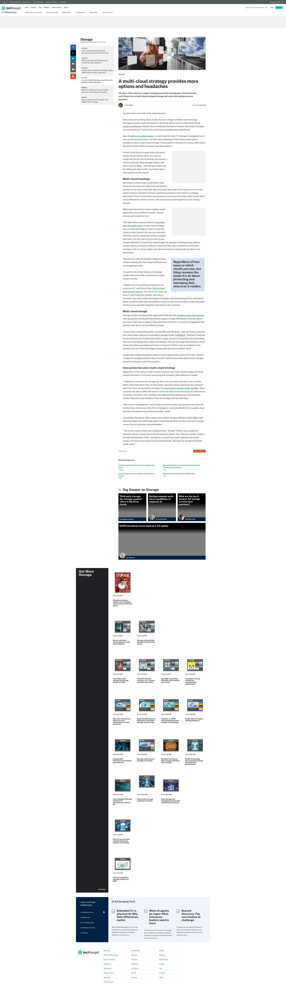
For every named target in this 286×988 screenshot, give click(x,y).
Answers (134, 959)
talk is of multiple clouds (142, 136)
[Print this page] (73, 64)
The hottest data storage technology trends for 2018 (120, 680)
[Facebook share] (73, 47)
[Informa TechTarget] (4, 2)
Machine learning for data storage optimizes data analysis (170, 760)
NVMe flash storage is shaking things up (194, 719)
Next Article (198, 451)
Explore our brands (275, 2)
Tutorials (162, 973)
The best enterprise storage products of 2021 (121, 879)
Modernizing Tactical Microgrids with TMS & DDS (179, 473)
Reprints (134, 955)
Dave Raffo (129, 105)
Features (33, 7)
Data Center (66, 12)
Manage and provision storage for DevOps (146, 760)
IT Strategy (62, 2)
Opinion (121, 74)
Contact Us (107, 964)
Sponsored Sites (57, 7)
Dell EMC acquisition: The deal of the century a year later (170, 680)
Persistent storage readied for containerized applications (192, 681)
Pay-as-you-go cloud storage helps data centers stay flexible (121, 841)
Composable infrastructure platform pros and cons (122, 760)
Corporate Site (108, 982)
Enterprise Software (51, 2)
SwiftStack (180, 335)
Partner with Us (109, 973)
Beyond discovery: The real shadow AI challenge (191, 915)
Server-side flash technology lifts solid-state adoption (121, 642)
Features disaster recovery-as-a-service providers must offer (146, 680)
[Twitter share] (73, 53)
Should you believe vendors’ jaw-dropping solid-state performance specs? (122, 602)
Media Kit (107, 977)
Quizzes (161, 964)
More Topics (107, 12)
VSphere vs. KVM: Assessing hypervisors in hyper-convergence (170, 720)
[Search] (266, 7)
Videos (161, 977)
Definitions (135, 964)
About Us (107, 950)
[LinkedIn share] (73, 58)
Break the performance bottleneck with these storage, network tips (146, 720)
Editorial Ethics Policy (111, 955)
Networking (93, 12)
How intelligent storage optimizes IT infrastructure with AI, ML (122, 801)
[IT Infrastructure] (11, 5)
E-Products (135, 968)
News (26, 7)
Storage (86, 39)
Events (133, 973)
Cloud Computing (52, 12)
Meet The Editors (109, 959)
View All (101, 889)
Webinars (46, 7)
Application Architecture (33, 12)
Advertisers (107, 968)
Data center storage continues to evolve (145, 800)
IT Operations (80, 12)
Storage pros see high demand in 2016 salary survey (146, 642)
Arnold (126, 355)
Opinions (162, 955)
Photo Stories (163, 959)
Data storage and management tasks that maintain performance (170, 801)
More (65, 7)
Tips (40, 7)
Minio (195, 418)
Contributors (135, 950)
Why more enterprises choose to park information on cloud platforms (121, 721)
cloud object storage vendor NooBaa (181, 388)
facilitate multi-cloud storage (190, 315)
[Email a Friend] (73, 69)
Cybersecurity (27, 2)
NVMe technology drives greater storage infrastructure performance (194, 761)
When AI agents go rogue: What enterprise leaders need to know (159, 917)
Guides (161, 950)
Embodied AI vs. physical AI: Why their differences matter (127, 915)
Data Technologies (38, 2)
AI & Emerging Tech (14, 2)
